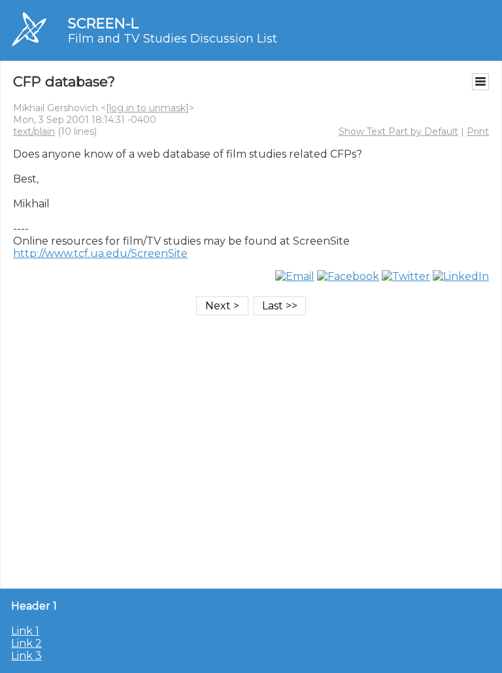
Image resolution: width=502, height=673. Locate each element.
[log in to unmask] (147, 108)
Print (478, 131)
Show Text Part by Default (398, 131)
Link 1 (25, 631)
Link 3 (26, 655)
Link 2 (26, 643)
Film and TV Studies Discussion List (172, 38)
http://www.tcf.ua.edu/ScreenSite (100, 253)
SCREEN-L (103, 23)
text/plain (34, 131)
